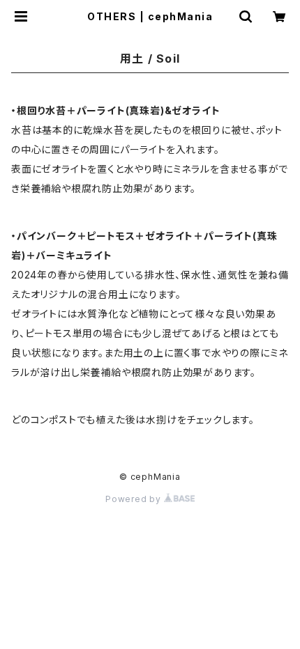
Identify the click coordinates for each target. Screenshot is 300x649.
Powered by (134, 499)
